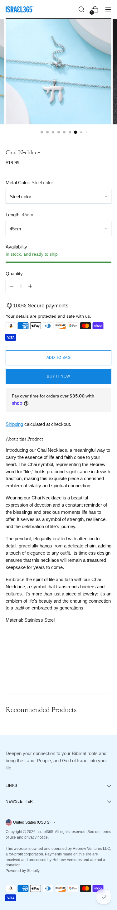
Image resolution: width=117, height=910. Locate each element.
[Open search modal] (81, 9)
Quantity (14, 273)
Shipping (14, 424)
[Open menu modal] (108, 9)
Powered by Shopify (23, 871)
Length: (19, 214)
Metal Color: (29, 182)
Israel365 (45, 832)
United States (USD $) (32, 822)
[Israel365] (20, 9)
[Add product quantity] (30, 286)
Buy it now (58, 376)
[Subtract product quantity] (11, 286)
